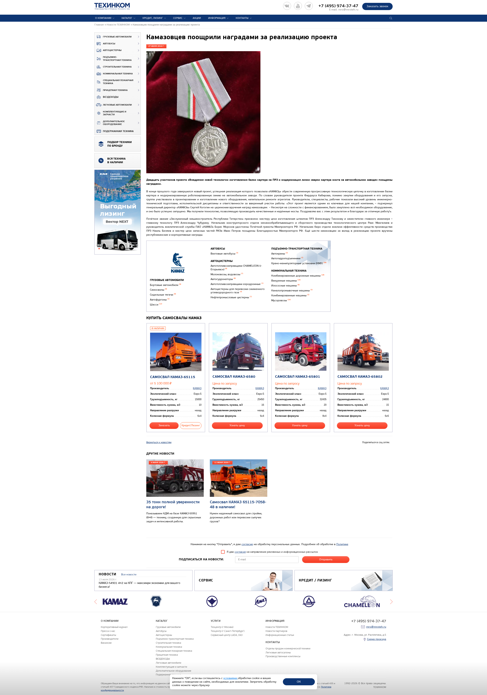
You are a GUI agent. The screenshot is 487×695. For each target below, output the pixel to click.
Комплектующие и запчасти (114, 113)
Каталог (127, 18)
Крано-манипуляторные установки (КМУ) (298, 263)
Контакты (242, 18)
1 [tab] (99, 248)
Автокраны (279, 253)
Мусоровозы (281, 300)
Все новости (128, 574)
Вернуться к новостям (158, 442)
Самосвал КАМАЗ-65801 (297, 377)
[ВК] (287, 6)
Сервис (177, 18)
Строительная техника (117, 66)
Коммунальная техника (118, 73)
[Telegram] (309, 6)
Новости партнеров (276, 631)
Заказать (164, 425)
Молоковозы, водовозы (227, 274)
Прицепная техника (115, 90)
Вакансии (106, 642)
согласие (247, 544)
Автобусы (109, 43)
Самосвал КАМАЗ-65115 (172, 377)
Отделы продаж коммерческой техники (288, 648)
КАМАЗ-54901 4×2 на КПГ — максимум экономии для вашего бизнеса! (139, 584)
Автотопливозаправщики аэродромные (237, 284)
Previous (95, 601)
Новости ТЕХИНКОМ (277, 627)
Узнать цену (237, 425)
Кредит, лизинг (152, 18)
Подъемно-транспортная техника (117, 59)
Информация (216, 18)
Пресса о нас (108, 631)
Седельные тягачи (163, 294)
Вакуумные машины (286, 280)
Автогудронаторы (223, 279)
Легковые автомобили (117, 104)
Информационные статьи (280, 635)
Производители (109, 638)
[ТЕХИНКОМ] (116, 6)
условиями (230, 678)
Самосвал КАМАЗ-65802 (360, 377)
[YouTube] (298, 6)
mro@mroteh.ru (348, 9)
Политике (342, 544)
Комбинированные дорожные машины (297, 275)
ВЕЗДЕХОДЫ (110, 97)
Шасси (156, 304)
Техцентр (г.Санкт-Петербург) (227, 631)
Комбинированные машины (290, 295)
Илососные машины (285, 285)
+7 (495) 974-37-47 (338, 6)
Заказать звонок (377, 6)
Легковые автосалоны (278, 652)
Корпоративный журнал (114, 627)
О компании (103, 18)
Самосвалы (158, 289)
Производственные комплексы (283, 656)
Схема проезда (376, 639)
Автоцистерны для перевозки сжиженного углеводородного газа (238, 290)
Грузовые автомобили (117, 36)
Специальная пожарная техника (118, 82)
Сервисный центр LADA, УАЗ (226, 635)
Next (391, 601)
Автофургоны (159, 299)
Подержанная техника (118, 131)
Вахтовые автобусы (224, 253)
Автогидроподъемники (287, 258)
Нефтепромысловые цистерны (231, 297)
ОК (299, 681)
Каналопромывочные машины (292, 290)
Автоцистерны (112, 50)
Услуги (215, 621)
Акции (197, 18)
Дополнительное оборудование (114, 123)
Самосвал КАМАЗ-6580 (233, 377)
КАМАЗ (197, 388)
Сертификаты (108, 635)
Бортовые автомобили (165, 285)
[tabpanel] (118, 212)
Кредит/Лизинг (190, 425)
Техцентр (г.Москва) (222, 627)
